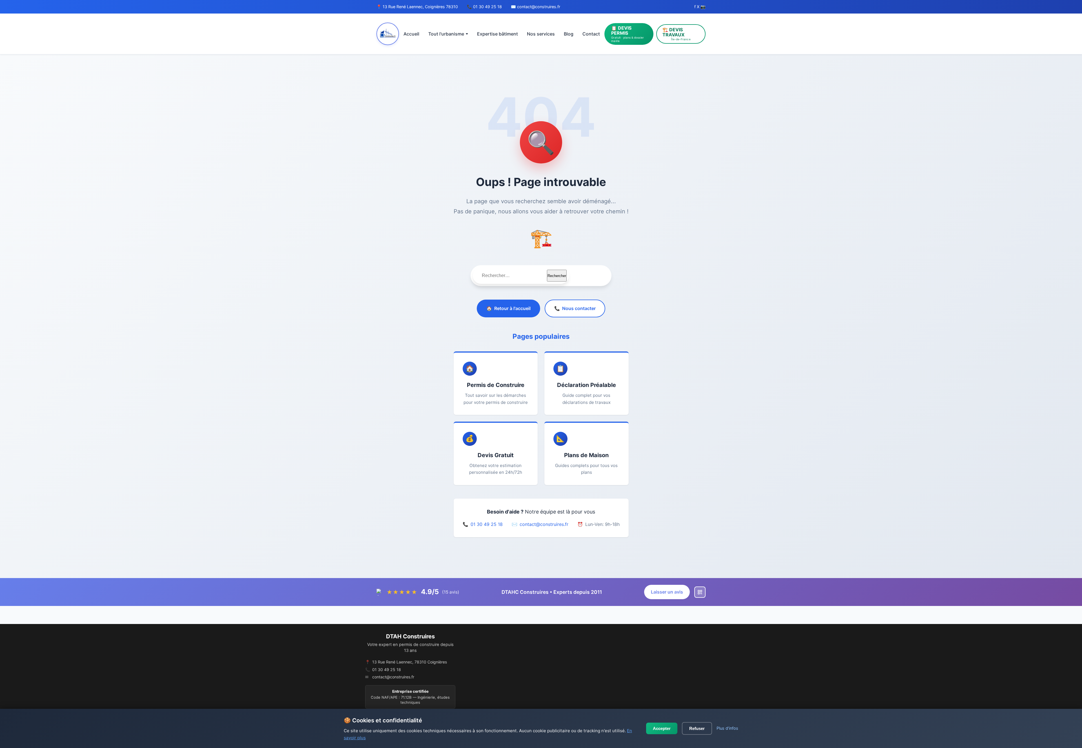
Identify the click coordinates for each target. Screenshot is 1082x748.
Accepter (662, 728)
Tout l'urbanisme (446, 34)
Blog (568, 34)
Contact (591, 34)
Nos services (541, 34)
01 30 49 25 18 (487, 6)
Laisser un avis (667, 592)
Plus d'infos (727, 728)
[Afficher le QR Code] (700, 592)
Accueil (411, 34)
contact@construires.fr (538, 6)
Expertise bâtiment (497, 34)
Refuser (697, 728)
